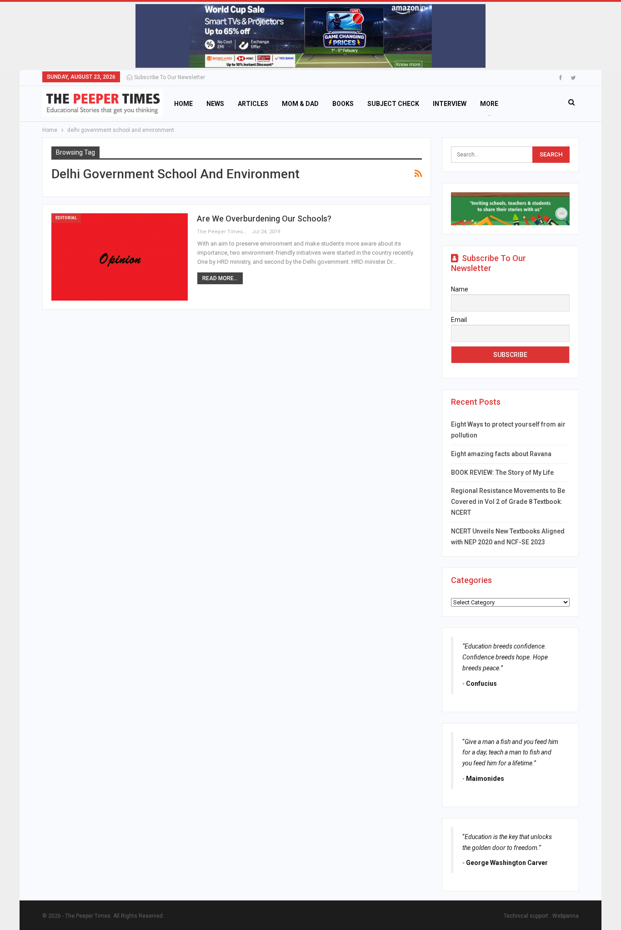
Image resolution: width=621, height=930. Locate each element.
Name (459, 289)
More (489, 103)
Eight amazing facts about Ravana (501, 453)
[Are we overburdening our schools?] (119, 257)
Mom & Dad (300, 103)
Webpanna (565, 916)
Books (343, 103)
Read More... (220, 278)
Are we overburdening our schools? (264, 218)
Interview (449, 103)
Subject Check (393, 103)
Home (183, 103)
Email (459, 319)
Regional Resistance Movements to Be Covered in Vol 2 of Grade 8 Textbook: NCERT (508, 501)
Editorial (66, 218)
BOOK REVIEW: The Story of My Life (502, 472)
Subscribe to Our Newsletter (169, 77)
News (215, 103)
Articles (253, 103)
